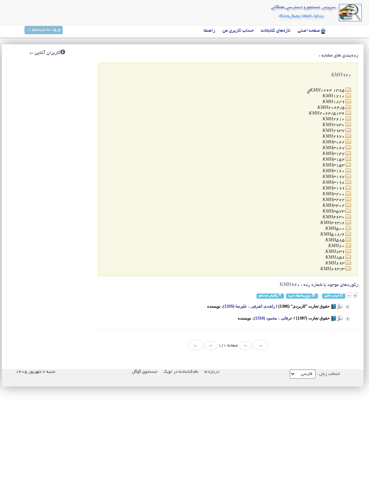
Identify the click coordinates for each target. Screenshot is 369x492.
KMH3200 (334, 194)
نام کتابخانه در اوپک (181, 372)
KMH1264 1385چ (326, 90)
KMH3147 (334, 154)
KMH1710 (334, 96)
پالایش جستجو (268, 296)
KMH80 (337, 246)
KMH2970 (334, 136)
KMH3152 (334, 159)
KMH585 (335, 240)
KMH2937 (334, 131)
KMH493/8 (333, 223)
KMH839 (335, 252)
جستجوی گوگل (144, 372)
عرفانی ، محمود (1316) (273, 318)
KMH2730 (334, 125)
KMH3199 (334, 188)
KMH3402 (334, 205)
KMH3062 (334, 142)
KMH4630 (334, 217)
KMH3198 (334, 182)
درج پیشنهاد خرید (300, 296)
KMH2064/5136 (327, 113)
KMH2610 (334, 119)
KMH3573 (334, 211)
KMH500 (335, 229)
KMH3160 (334, 171)
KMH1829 (334, 102)
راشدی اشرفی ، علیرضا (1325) (249, 306)
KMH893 (335, 263)
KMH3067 (334, 148)
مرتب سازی (331, 296)
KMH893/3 (333, 269)
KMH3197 (334, 177)
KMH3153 (334, 165)
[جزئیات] (347, 306)
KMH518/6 (333, 234)
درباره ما (211, 372)
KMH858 (335, 257)
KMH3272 (334, 200)
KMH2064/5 (331, 108)
